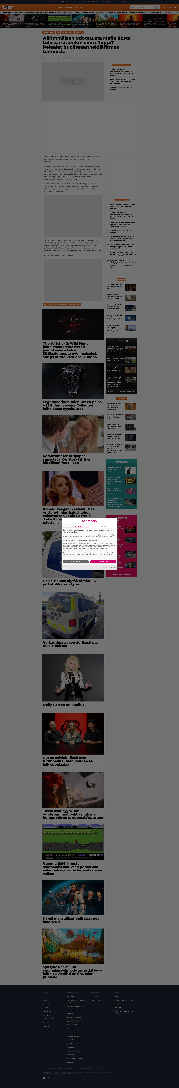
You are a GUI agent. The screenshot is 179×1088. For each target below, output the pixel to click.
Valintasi (103, 526)
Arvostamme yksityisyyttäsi (75, 525)
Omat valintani (75, 561)
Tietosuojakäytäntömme (109, 567)
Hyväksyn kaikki (103, 561)
